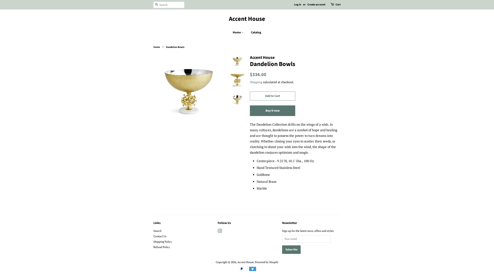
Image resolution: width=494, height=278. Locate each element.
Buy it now (273, 110)
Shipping (256, 82)
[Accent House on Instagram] (220, 231)
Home (237, 32)
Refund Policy (161, 247)
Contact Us (159, 236)
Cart (338, 5)
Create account (316, 5)
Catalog (256, 32)
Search (157, 231)
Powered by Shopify (266, 262)
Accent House (247, 19)
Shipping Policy (162, 241)
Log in (297, 5)
